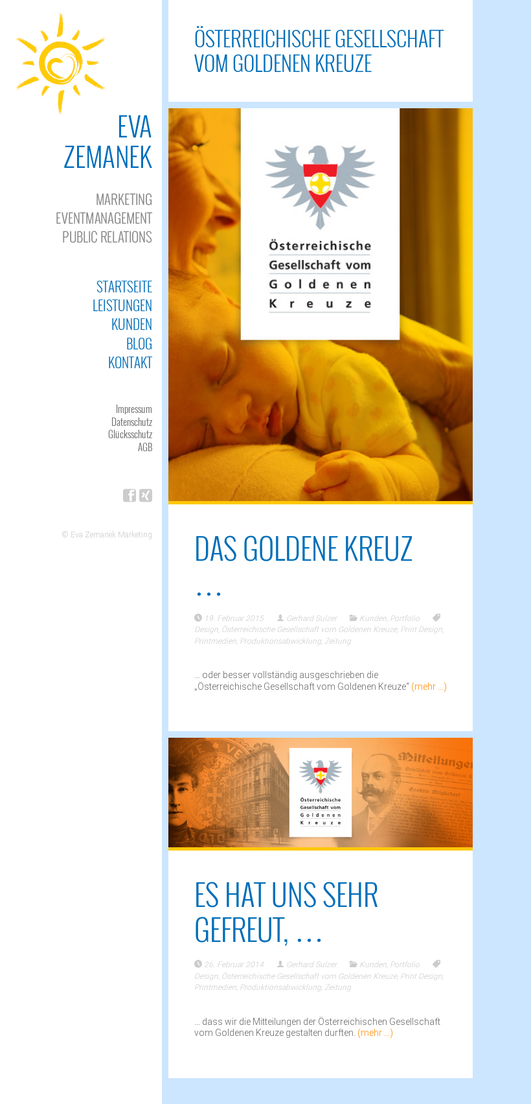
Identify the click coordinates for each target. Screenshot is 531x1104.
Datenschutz (131, 421)
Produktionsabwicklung (280, 641)
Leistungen (122, 305)
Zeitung (337, 641)
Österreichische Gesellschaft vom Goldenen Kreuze (309, 629)
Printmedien (215, 641)
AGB (145, 447)
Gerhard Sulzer (311, 618)
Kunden (131, 324)
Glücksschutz (130, 434)
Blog (139, 343)
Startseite (124, 286)
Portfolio (405, 618)
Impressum (134, 408)
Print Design (421, 629)
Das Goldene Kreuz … (303, 565)
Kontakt (130, 362)
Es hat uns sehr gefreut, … (286, 911)
